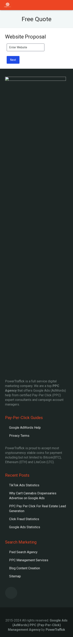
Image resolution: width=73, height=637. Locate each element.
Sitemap (15, 576)
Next (13, 59)
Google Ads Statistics (24, 527)
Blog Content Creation (24, 568)
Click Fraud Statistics (24, 519)
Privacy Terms (19, 436)
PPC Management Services (28, 560)
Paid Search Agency (23, 552)
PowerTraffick (55, 630)
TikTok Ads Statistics (24, 485)
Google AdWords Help (25, 428)
